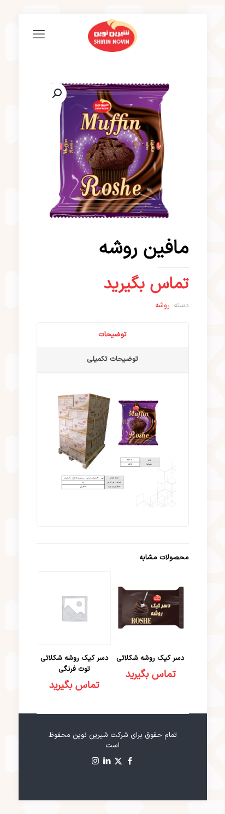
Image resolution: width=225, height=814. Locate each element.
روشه (162, 305)
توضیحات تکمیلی (112, 359)
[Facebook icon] (130, 762)
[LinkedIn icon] (107, 762)
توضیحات (112, 334)
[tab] (112, 335)
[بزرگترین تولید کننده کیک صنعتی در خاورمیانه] (113, 35)
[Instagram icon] (95, 762)
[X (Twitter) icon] (118, 762)
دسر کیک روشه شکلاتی (150, 658)
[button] (56, 93)
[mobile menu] (38, 35)
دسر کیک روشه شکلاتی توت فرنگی (74, 664)
